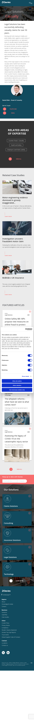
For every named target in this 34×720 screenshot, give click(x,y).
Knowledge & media (7, 604)
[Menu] (30, 1)
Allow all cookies (17, 381)
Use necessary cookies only (17, 389)
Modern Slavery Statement (9, 630)
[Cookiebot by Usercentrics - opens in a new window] (25, 329)
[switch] (30, 360)
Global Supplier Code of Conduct (11, 637)
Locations (4, 643)
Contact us (5, 645)
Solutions (4, 612)
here (31, 662)
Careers (4, 606)
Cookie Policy (5, 623)
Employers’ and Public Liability (16, 150)
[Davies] (6, 2)
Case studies (5, 617)
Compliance (5, 628)
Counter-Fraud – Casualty (16, 140)
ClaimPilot (4, 615)
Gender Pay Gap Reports (9, 632)
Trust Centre (5, 635)
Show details (25, 376)
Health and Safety (16, 145)
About (3, 602)
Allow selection (17, 385)
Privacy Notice (6, 625)
